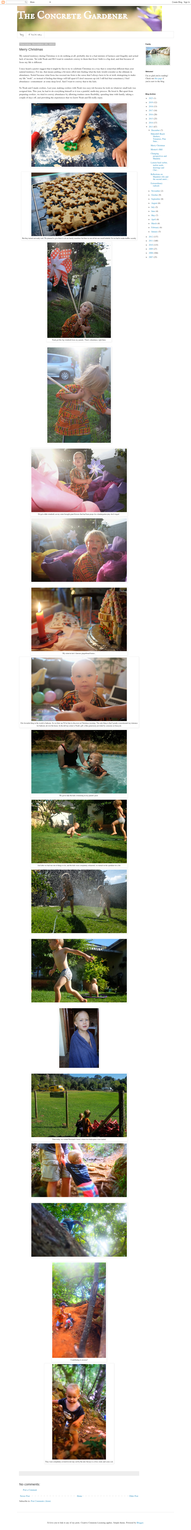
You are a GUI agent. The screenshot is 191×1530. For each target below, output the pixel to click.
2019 (151, 102)
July (153, 207)
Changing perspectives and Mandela (159, 156)
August (154, 203)
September (156, 198)
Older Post (133, 1496)
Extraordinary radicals (156, 184)
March (154, 223)
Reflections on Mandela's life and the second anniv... (160, 177)
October (155, 194)
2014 (151, 122)
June (153, 211)
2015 (151, 118)
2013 (151, 126)
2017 (151, 110)
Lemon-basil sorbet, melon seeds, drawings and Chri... (159, 166)
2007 (151, 257)
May (153, 215)
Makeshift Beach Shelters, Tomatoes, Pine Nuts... (158, 137)
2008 (151, 252)
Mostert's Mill (156, 149)
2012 (151, 236)
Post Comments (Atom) (41, 1501)
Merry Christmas (158, 145)
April (153, 219)
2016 (151, 114)
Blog (22, 35)
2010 (151, 244)
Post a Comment (30, 1489)
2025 (151, 98)
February (155, 227)
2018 (151, 106)
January (154, 231)
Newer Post (25, 1496)
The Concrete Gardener (72, 15)
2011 (151, 240)
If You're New (35, 35)
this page (158, 78)
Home (79, 1496)
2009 (151, 248)
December (155, 130)
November (156, 190)
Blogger (140, 1522)
